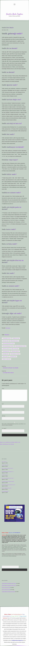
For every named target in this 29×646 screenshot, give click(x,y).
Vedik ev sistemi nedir (14, 348)
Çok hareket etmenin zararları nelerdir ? (8, 481)
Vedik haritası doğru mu (15, 351)
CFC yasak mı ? (4, 461)
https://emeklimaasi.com (5, 444)
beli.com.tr (8, 328)
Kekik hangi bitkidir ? (5, 491)
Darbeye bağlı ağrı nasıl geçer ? (7, 488)
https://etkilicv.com (16, 442)
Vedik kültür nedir (5, 353)
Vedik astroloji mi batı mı (14, 340)
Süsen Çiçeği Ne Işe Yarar (6, 587)
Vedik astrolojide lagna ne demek (8, 346)
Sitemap (12, 444)
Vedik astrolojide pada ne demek (20, 346)
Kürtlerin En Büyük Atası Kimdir (10, 367)
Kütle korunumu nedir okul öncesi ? (7, 468)
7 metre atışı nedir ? (5, 474)
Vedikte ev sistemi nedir (6, 359)
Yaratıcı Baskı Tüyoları (14, 14)
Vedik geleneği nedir (6, 351)
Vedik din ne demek (6, 348)
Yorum (3, 388)
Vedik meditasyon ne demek (15, 353)
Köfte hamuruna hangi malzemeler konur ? (8, 484)
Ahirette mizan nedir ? (5, 465)
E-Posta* (3, 409)
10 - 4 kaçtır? (4, 428)
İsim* (3, 403)
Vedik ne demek (5, 356)
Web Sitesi (3, 415)
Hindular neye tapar (16, 338)
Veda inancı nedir (5, 340)
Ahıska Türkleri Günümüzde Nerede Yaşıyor (9, 583)
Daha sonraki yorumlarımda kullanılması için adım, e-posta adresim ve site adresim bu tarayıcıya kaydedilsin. (13, 424)
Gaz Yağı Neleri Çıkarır (8, 372)
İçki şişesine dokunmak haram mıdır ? (8, 478)
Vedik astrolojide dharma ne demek (8, 343)
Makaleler (7, 334)
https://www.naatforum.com (6, 442)
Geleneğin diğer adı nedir (7, 338)
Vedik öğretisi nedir (13, 356)
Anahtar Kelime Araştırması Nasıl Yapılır (8, 591)
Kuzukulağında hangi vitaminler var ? (8, 471)
